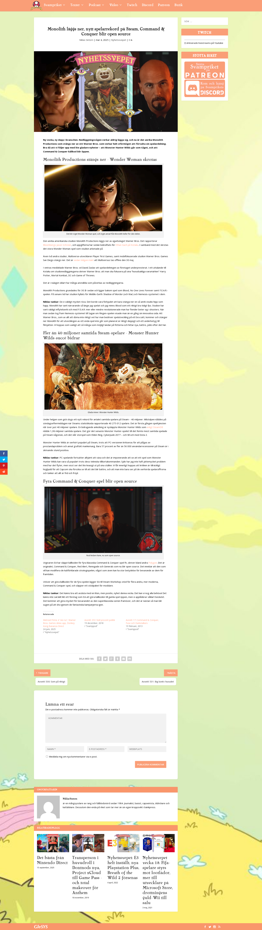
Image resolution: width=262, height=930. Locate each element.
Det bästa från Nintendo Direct (52, 860)
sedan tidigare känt (84, 260)
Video (113, 5)
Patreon (164, 5)
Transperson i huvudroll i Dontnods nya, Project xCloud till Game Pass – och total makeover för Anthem (87, 875)
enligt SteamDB (155, 427)
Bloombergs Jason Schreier (57, 244)
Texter (75, 5)
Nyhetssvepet (118, 39)
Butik (178, 5)
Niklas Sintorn (86, 39)
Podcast (94, 5)
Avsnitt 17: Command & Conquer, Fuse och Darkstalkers (142, 621)
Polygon (152, 562)
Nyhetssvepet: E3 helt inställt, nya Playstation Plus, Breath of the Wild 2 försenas (123, 867)
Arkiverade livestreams (197, 43)
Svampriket (52, 5)
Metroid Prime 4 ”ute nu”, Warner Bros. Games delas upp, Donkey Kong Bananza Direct (59, 623)
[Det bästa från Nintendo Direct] (53, 843)
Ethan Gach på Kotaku (127, 244)
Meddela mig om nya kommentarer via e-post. (73, 756)
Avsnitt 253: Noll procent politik (99, 620)
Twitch (132, 5)
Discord (147, 5)
